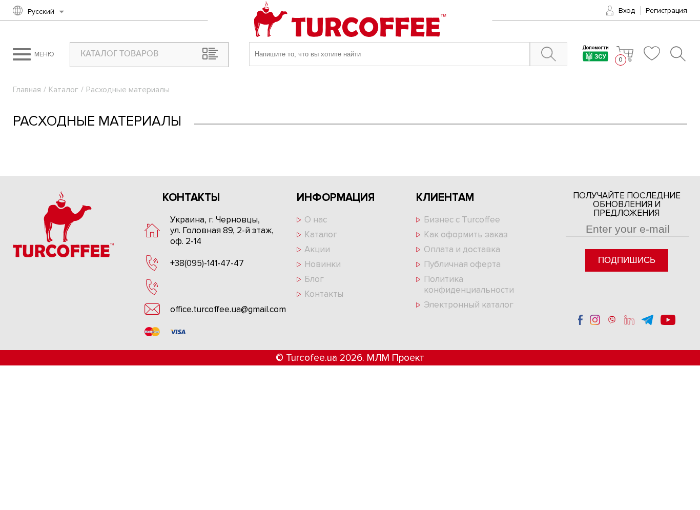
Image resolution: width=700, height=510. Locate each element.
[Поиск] (678, 54)
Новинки (322, 264)
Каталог (63, 90)
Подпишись (626, 260)
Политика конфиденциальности (469, 284)
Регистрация (666, 10)
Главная (27, 90)
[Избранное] (652, 53)
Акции (317, 249)
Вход (627, 10)
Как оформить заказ (466, 234)
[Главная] (350, 20)
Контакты (323, 294)
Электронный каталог (468, 304)
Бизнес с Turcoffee (462, 219)
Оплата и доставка (462, 249)
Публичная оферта (462, 264)
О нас (315, 219)
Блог (314, 279)
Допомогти (596, 48)
